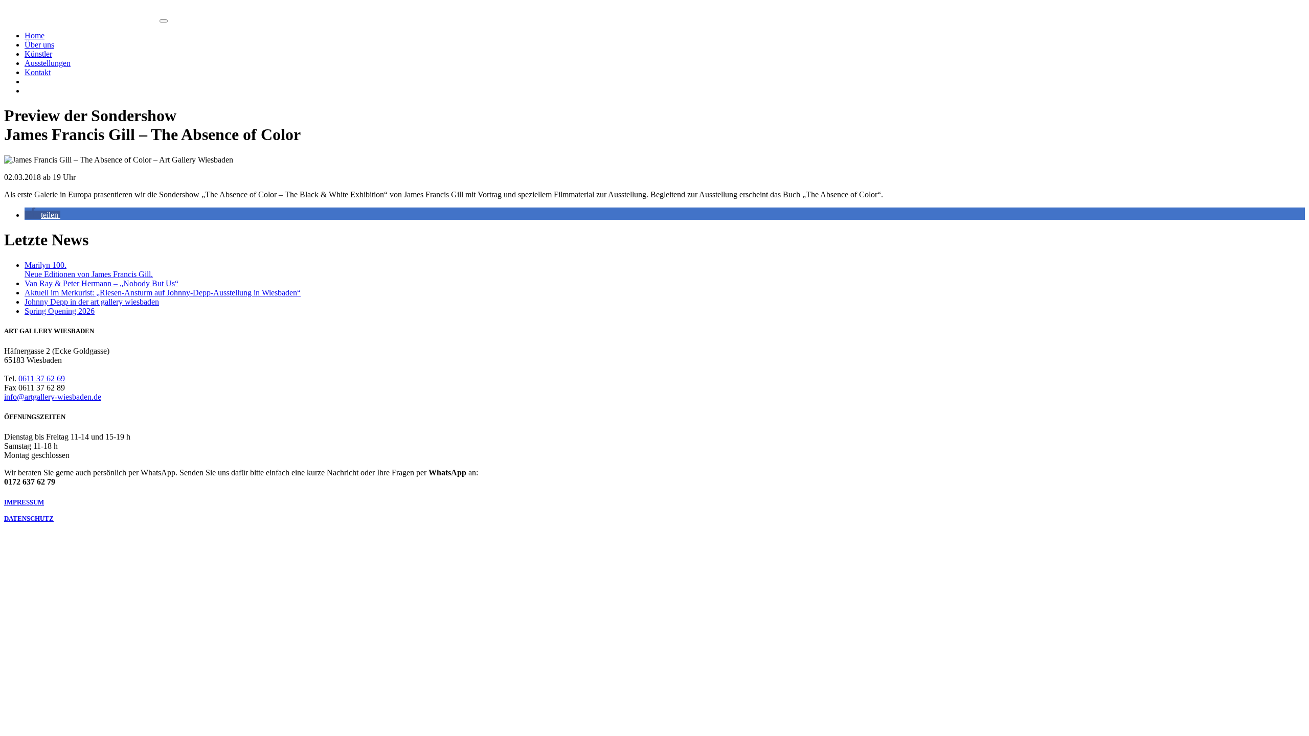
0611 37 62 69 (41, 378)
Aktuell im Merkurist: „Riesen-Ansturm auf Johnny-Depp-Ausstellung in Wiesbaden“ (163, 292)
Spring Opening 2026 (60, 311)
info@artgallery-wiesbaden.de (52, 397)
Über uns (39, 44)
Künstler (38, 54)
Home (34, 35)
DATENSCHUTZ (29, 518)
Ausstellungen (48, 63)
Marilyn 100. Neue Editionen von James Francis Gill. (89, 270)
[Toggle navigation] (164, 20)
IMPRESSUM (24, 502)
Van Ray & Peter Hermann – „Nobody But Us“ (101, 283)
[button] (42, 215)
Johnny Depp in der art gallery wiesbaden (92, 301)
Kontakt (38, 72)
